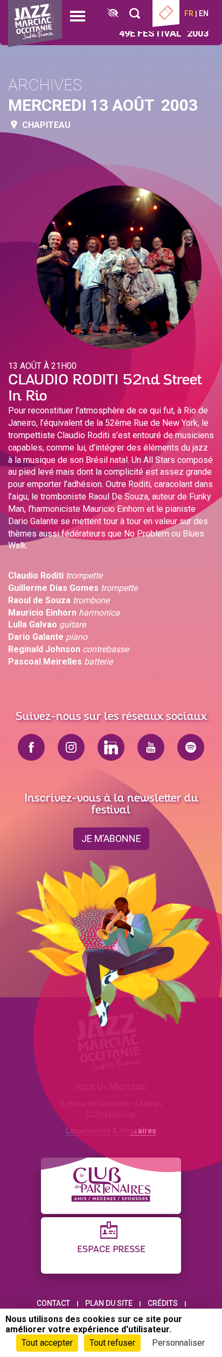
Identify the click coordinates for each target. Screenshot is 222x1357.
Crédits (163, 1303)
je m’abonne (111, 838)
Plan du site (109, 1303)
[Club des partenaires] (111, 1186)
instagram (71, 747)
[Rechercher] (134, 14)
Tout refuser (112, 1343)
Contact (53, 1303)
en (204, 13)
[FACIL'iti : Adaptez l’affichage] (113, 14)
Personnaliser (178, 1343)
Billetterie (165, 13)
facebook (31, 747)
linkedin (111, 747)
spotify (190, 747)
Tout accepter (47, 1343)
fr (188, 13)
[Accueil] (35, 23)
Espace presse (111, 1250)
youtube (150, 747)
